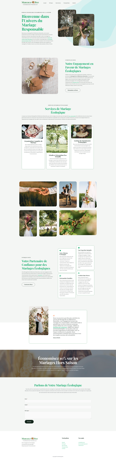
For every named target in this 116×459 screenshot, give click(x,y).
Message (27, 410)
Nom (26, 399)
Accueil (45, 3)
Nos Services (58, 3)
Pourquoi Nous (67, 3)
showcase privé (75, 82)
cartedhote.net (81, 442)
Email (26, 404)
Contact (74, 3)
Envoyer (29, 421)
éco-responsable (72, 116)
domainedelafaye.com (83, 444)
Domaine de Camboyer (60, 327)
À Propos (51, 3)
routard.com (81, 445)
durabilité (40, 275)
